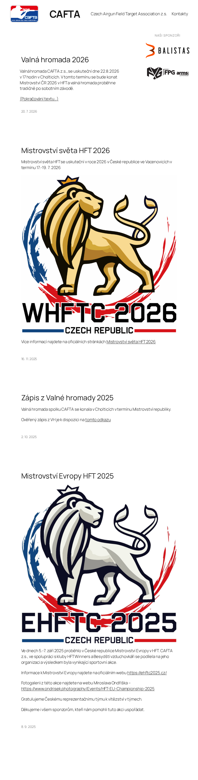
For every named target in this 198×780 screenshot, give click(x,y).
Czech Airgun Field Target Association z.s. (129, 13)
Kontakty (180, 13)
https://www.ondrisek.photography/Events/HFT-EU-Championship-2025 (88, 688)
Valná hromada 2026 (55, 59)
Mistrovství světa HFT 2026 (65, 150)
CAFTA (65, 14)
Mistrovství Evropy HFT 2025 (67, 476)
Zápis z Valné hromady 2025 (67, 398)
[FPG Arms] (167, 72)
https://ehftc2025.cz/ (147, 672)
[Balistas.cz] (167, 50)
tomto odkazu (98, 419)
